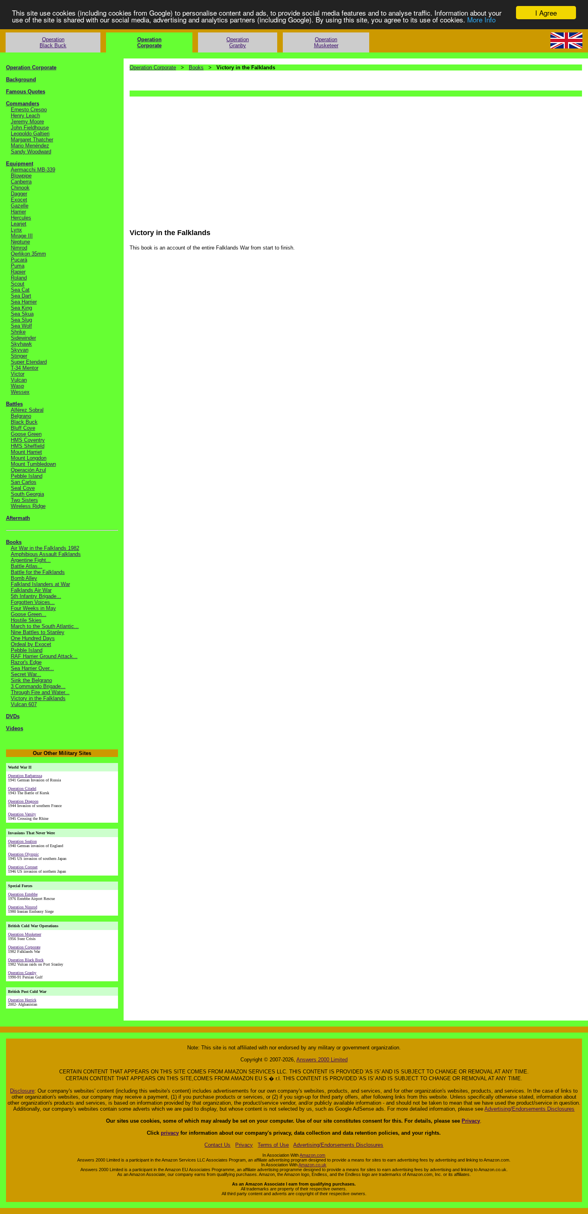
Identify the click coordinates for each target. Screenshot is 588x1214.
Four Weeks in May (33, 608)
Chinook (20, 188)
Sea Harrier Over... (32, 668)
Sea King (21, 308)
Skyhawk (21, 344)
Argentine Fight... (31, 560)
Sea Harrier (24, 302)
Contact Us (217, 1145)
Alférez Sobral (27, 410)
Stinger (19, 356)
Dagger (19, 194)
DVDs (13, 716)
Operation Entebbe (23, 894)
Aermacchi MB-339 (33, 170)
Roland (19, 278)
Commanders (22, 104)
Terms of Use (273, 1145)
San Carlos (23, 482)
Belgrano (21, 416)
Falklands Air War (31, 590)
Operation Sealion (22, 841)
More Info (481, 20)
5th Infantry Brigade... (36, 596)
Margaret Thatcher (32, 140)
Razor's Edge (26, 662)
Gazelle (19, 206)
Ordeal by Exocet (31, 644)
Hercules (21, 218)
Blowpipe (21, 176)
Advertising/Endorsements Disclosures (529, 1109)
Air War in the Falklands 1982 (45, 548)
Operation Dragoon (23, 801)
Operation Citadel (22, 788)
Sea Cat (20, 290)
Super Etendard (29, 362)
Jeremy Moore (27, 122)
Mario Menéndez (30, 146)
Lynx (16, 230)
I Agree (546, 13)
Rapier (18, 272)
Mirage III (22, 236)
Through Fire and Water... (40, 692)
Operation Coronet (23, 867)
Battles (14, 404)
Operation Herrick (22, 1000)
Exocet (19, 200)
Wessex (20, 392)
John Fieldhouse (30, 128)
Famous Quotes (25, 92)
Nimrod (19, 248)
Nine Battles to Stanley (37, 632)
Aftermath (18, 518)
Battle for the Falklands (38, 572)
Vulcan (19, 380)
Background (21, 80)
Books (14, 542)
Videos (14, 728)
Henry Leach (25, 116)
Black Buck (24, 422)
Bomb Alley (24, 578)
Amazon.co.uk (312, 1164)
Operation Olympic (23, 854)
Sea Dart (21, 296)
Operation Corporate (31, 67)
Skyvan (19, 350)
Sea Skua (22, 314)
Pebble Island (26, 476)
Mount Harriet (26, 452)
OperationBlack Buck (53, 42)
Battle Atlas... (26, 566)
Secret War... (26, 674)
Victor (17, 374)
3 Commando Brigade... (38, 686)
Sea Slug (21, 320)
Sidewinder (23, 338)
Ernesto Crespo (29, 110)
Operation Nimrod (22, 907)
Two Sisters (24, 500)
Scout (17, 284)
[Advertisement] (353, 159)
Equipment (19, 164)
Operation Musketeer (24, 934)
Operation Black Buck (26, 960)
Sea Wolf (21, 326)
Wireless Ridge (28, 506)
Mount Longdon (28, 458)
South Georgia (27, 494)
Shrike (18, 332)
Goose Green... (28, 614)
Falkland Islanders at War (40, 584)
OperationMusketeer (326, 42)
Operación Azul (28, 470)
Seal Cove (23, 488)
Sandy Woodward (31, 152)
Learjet (18, 224)
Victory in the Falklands (38, 698)
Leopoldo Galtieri (30, 134)
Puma (17, 266)
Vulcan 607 (24, 704)
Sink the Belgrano (31, 680)
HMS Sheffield (27, 446)
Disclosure (22, 1091)
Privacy (471, 1121)
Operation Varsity (22, 814)
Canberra (21, 182)
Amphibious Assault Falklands (46, 554)
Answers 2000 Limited (322, 1060)
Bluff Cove (23, 428)
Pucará (19, 260)
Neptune (20, 242)
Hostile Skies (26, 620)
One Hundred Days (33, 638)
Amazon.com (312, 1155)
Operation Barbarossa (25, 775)
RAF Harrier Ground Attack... (44, 656)
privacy (170, 1133)
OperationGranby (237, 42)
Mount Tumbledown (33, 464)
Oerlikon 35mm (28, 254)
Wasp (17, 386)
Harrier (18, 212)
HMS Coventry (28, 440)
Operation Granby (22, 972)
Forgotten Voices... (33, 602)
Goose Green (26, 434)
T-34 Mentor (24, 368)
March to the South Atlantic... (45, 626)
